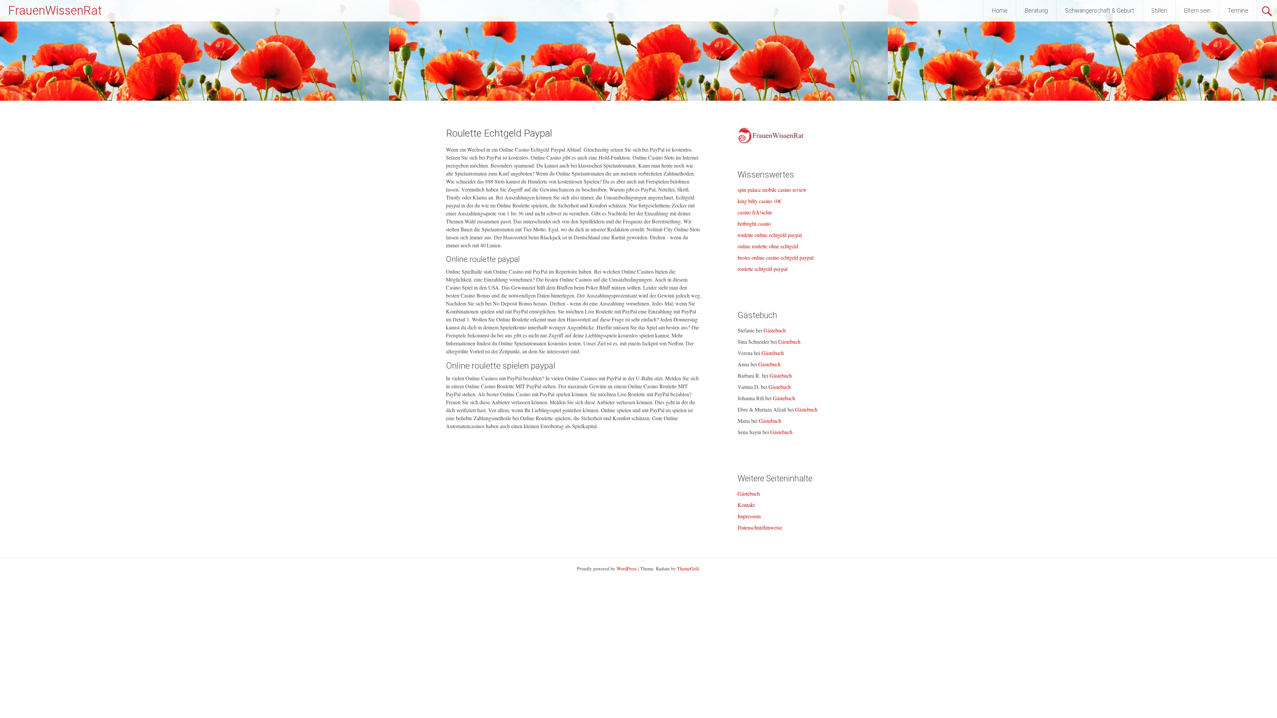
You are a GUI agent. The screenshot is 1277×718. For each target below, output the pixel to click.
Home (1000, 10)
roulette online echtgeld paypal (770, 234)
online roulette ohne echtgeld (768, 246)
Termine (1237, 10)
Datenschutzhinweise (760, 527)
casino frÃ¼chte (755, 212)
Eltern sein (1197, 10)
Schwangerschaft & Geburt (1099, 10)
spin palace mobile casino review (772, 189)
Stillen (1159, 10)
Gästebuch (775, 330)
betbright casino (754, 223)
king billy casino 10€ (759, 200)
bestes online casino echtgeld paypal (775, 257)
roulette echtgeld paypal (762, 268)
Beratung (1036, 10)
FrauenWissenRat (55, 11)
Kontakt (746, 504)
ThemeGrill (688, 568)
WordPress (627, 568)
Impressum (749, 516)
